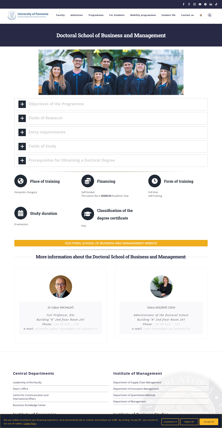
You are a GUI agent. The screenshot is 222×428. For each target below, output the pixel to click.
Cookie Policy (29, 423)
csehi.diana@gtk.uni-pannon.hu (167, 328)
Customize (169, 421)
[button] (210, 15)
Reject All (189, 421)
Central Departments (33, 373)
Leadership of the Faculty (27, 382)
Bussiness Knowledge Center (29, 405)
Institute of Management (137, 373)
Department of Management (129, 401)
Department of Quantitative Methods (134, 395)
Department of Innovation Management (136, 388)
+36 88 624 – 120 (66, 324)
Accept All (209, 421)
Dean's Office (20, 388)
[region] (111, 421)
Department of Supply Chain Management (137, 382)
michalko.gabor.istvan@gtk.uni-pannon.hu (66, 328)
